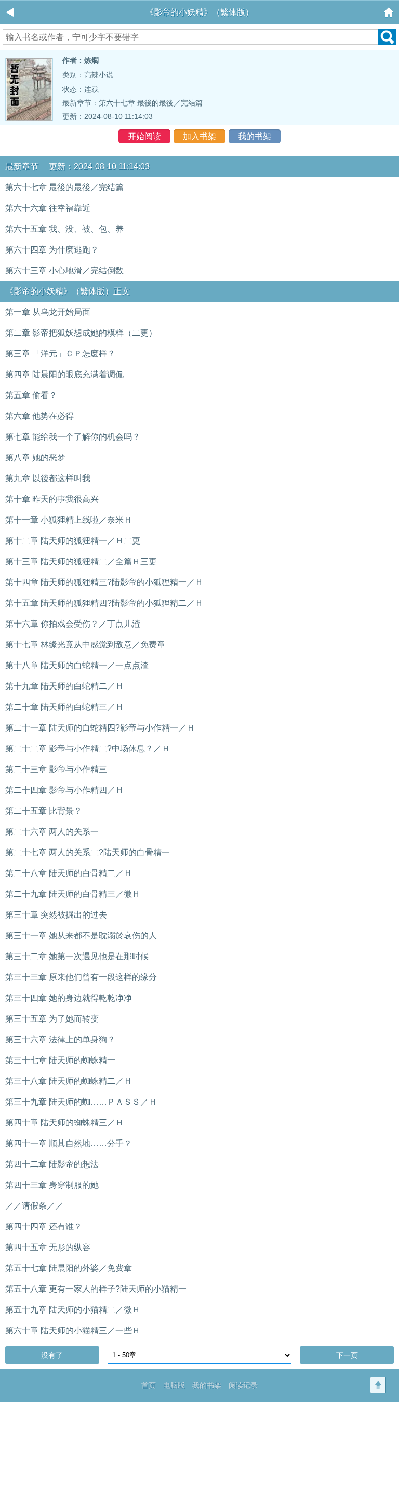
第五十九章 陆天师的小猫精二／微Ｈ (72, 1309)
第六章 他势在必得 (39, 416)
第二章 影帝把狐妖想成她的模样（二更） (81, 332)
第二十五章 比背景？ (43, 810)
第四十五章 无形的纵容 (47, 1247)
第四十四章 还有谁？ (43, 1226)
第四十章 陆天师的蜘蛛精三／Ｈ (64, 1122)
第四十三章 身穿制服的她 (52, 1185)
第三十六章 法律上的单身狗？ (60, 1039)
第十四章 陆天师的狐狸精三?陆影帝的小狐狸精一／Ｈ (104, 582)
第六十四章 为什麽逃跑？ (52, 249)
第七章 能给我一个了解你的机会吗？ (72, 436)
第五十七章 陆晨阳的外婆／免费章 (68, 1268)
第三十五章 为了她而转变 (52, 1018)
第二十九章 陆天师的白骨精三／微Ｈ (72, 894)
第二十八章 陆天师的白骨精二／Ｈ (68, 873)
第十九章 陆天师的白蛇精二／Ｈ (64, 686)
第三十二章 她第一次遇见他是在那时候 (77, 956)
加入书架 (199, 136)
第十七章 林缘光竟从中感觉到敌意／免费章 (85, 644)
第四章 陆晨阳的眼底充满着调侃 (64, 374)
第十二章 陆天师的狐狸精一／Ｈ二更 (72, 540)
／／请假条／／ (34, 1205)
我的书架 (254, 136)
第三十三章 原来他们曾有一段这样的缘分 (81, 977)
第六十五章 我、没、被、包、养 (64, 228)
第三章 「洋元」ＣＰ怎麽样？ (60, 353)
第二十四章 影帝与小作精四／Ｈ (64, 790)
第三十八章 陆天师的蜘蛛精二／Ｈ (68, 1081)
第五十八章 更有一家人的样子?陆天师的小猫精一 (96, 1288)
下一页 (347, 1355)
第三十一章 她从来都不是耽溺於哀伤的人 (81, 935)
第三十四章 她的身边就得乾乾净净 (68, 997)
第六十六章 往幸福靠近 (47, 208)
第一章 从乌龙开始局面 (47, 312)
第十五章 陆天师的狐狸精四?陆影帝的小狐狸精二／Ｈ (104, 603)
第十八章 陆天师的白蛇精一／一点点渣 (77, 665)
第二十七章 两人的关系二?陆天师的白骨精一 (87, 852)
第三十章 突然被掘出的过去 (56, 914)
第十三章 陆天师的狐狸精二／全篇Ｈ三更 (81, 561)
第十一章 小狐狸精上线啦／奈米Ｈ (68, 519)
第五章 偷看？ (31, 395)
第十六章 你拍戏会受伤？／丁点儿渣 (72, 623)
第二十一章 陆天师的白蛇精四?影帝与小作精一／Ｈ (100, 727)
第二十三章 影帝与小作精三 (56, 769)
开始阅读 (144, 136)
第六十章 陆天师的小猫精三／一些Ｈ (72, 1330)
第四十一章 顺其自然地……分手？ (68, 1143)
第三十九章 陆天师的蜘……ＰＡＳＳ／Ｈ (81, 1101)
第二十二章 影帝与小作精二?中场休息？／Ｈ (87, 748)
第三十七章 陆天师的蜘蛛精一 (60, 1060)
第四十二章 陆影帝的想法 (52, 1164)
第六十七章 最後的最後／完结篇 (151, 103)
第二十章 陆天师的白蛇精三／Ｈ (64, 706)
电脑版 (174, 1385)
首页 (148, 1385)
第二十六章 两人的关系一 (52, 831)
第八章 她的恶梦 (35, 457)
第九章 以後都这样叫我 (47, 478)
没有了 (52, 1355)
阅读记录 (243, 1385)
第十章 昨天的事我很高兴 (52, 499)
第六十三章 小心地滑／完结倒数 (64, 270)
